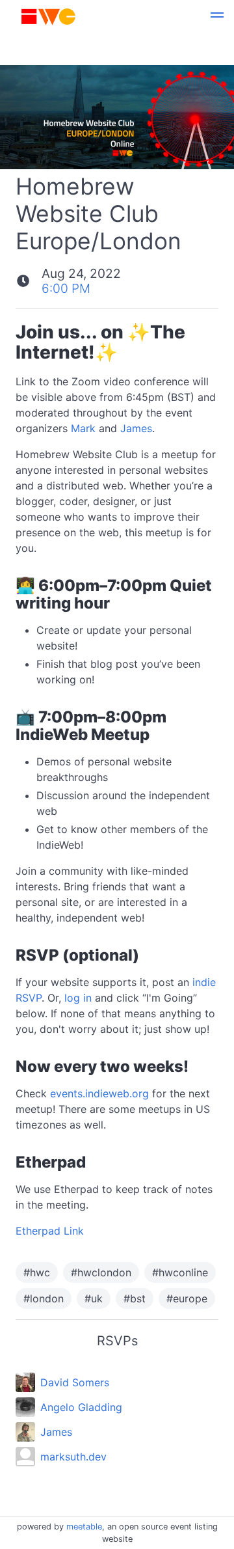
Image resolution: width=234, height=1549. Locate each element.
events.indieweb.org (99, 1093)
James (136, 428)
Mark (83, 428)
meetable (84, 1526)
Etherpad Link (50, 1230)
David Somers (74, 1382)
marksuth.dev (73, 1456)
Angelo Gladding (81, 1407)
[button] (217, 17)
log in (78, 997)
